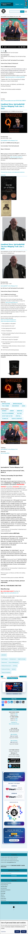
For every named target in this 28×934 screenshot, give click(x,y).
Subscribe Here (14, 840)
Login (8, 676)
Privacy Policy (3, 898)
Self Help (19, 413)
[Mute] (21, 47)
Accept (23, 931)
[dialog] (14, 927)
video (16, 718)
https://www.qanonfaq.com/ (16, 157)
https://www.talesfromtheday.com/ (8, 319)
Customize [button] (3, 931)
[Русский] (25, 5)
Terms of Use (3, 900)
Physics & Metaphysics (13, 662)
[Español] (26, 5)
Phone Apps (3, 893)
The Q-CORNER (5, 405)
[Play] (2, 47)
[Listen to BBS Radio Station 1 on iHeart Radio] (14, 789)
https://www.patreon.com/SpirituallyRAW (15, 77)
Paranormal (4, 662)
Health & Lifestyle (21, 659)
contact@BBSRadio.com (11, 862)
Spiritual (18, 416)
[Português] (26, 3)
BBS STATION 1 (14, 734)
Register (17, 4)
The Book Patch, (4, 172)
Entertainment (13, 659)
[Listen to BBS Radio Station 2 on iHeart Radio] (14, 796)
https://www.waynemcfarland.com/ (8, 321)
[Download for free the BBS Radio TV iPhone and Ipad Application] (14, 766)
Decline (17, 931)
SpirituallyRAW (6, 403)
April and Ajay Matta (5, 453)
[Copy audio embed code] (1, 51)
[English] (25, 0)
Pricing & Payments (4, 884)
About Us (2, 895)
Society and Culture (7, 416)
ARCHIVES (4, 655)
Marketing (19, 410)
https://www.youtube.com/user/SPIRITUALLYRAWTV (13, 100)
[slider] (25, 47)
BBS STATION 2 (14, 740)
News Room (3, 891)
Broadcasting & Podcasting (6, 883)
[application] (14, 47)
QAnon (23, 405)
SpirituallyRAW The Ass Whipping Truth (9, 140)
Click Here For (14, 722)
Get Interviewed (4, 888)
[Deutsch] (26, 2)
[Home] (3, 11)
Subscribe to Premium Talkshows (6, 4)
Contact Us (3, 896)
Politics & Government (8, 413)
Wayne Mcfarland (17, 403)
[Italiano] (25, 3)
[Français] (25, 2)
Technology (5, 418)
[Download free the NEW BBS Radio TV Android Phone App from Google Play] (14, 760)
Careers (12, 410)
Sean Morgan (15, 405)
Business (4, 410)
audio (16, 713)
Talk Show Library (4, 886)
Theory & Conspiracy (16, 418)
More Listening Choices (14, 723)
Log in (22, 4)
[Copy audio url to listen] (3, 51)
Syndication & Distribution (5, 889)
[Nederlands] (26, 0)
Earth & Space (5, 659)
